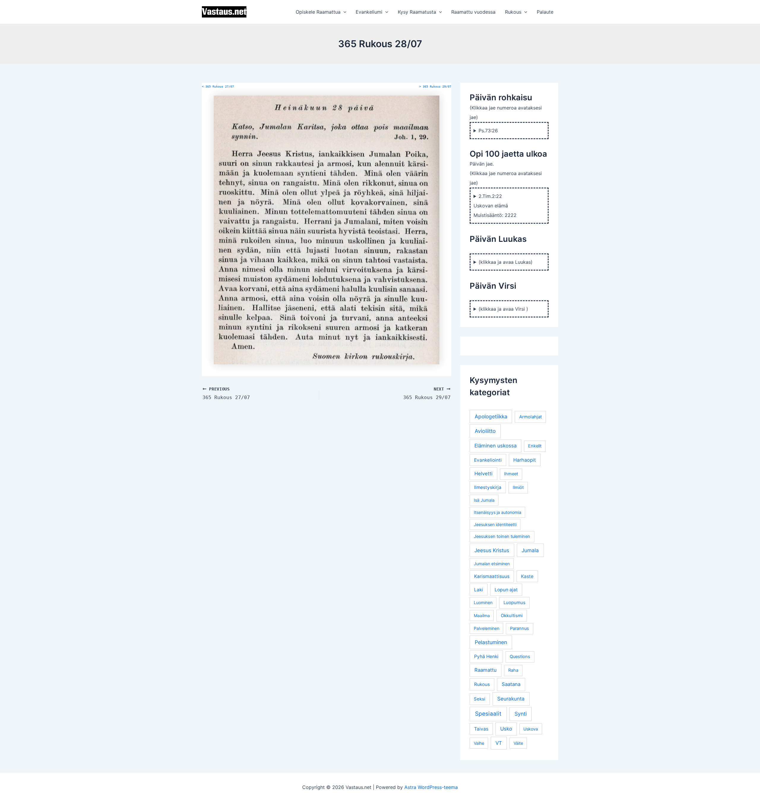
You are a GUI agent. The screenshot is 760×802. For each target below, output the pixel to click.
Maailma (482, 615)
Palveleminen (486, 628)
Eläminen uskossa (495, 446)
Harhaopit (524, 460)
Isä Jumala (484, 500)
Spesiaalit (488, 713)
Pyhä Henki (486, 656)
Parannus (519, 628)
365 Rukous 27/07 (218, 86)
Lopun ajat (506, 590)
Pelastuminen (491, 642)
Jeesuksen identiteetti (495, 524)
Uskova (530, 728)
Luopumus (514, 602)
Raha (513, 670)
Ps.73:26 (488, 131)
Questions (520, 656)
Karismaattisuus (491, 576)
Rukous (513, 12)
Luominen (483, 602)
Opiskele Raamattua (318, 12)
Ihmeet (511, 474)
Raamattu (485, 670)
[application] (343, 12)
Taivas (481, 729)
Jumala (530, 550)
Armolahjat (530, 417)
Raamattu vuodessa (473, 12)
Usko (506, 729)
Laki (478, 590)
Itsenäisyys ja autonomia (497, 512)
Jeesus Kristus (491, 550)
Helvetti (483, 474)
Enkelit (535, 446)
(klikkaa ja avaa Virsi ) (503, 309)
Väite (518, 743)
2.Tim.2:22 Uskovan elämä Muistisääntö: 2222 (495, 205)
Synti (520, 714)
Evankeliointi (488, 460)
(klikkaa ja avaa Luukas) (506, 262)
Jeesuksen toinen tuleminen (502, 536)
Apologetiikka (491, 416)
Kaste (527, 576)
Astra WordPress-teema (431, 787)
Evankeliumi (369, 12)
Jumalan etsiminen (492, 563)
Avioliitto (485, 431)
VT (498, 743)
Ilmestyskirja (487, 487)
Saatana (511, 684)
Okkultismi (512, 615)
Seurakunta (511, 698)
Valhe (479, 743)
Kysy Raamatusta (417, 12)
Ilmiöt (518, 487)
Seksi (479, 699)
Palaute (545, 12)
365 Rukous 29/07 (435, 86)
